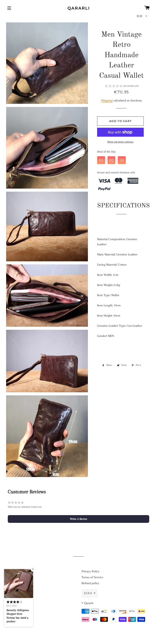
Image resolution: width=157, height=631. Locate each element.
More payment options (120, 141)
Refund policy (90, 583)
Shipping (106, 100)
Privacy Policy (91, 571)
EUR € (88, 593)
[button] (121, 86)
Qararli (78, 8)
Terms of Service (92, 577)
